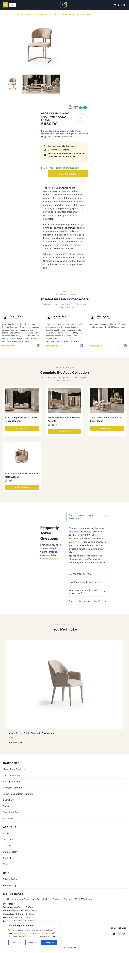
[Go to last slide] (13, 84)
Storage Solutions (12, 781)
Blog (5, 864)
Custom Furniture (11, 775)
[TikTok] (124, 933)
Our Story (8, 839)
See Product (21, 428)
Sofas (6, 806)
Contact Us (8, 858)
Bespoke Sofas (10, 812)
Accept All (49, 942)
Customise (16, 942)
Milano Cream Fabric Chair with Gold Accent (32, 733)
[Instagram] (119, 933)
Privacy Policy (10, 879)
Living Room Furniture (14, 769)
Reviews (7, 845)
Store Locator (10, 851)
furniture (77, 541)
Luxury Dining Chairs (45, 14)
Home (5, 14)
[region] (32, 934)
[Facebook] (114, 933)
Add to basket (71, 173)
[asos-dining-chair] (41, 45)
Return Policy (9, 885)
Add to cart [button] (64, 431)
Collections (8, 799)
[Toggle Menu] (5, 4)
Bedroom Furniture (12, 787)
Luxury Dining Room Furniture (22, 14)
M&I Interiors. (51, 558)
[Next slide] (68, 84)
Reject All (33, 942)
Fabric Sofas (9, 818)
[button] (21, 84)
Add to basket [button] (21, 487)
